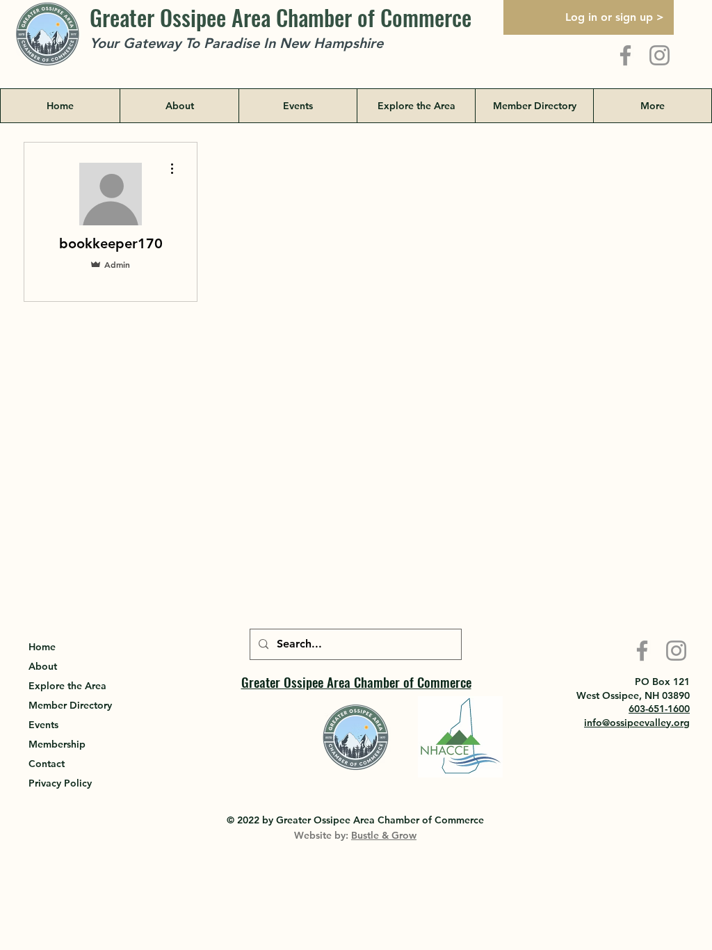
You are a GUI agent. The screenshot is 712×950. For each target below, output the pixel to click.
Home (42, 647)
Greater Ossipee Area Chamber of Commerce (280, 17)
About (43, 666)
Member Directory (70, 705)
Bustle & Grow (383, 835)
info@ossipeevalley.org (637, 722)
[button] (416, 105)
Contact (47, 763)
